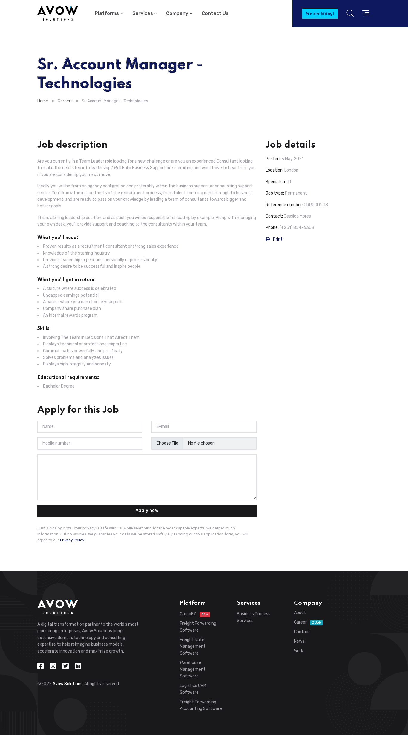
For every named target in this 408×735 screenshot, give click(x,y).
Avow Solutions (67, 683)
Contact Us (215, 13)
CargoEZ (194, 613)
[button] (364, 14)
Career (307, 622)
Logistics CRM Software (193, 689)
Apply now (147, 510)
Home (42, 101)
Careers (65, 101)
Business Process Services (253, 617)
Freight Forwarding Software (198, 627)
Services (142, 13)
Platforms (107, 13)
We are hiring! (320, 13)
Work (298, 650)
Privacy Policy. (72, 540)
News (299, 641)
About (300, 612)
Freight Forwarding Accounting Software (201, 705)
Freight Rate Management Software (192, 646)
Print (277, 239)
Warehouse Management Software (192, 669)
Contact (302, 631)
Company (177, 13)
